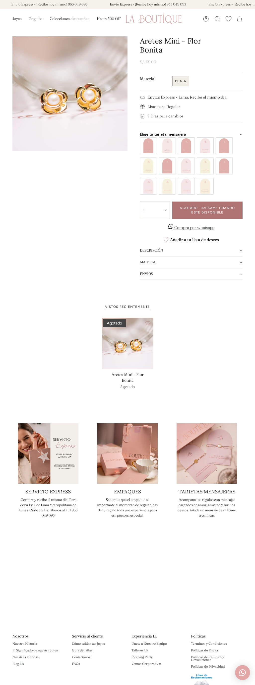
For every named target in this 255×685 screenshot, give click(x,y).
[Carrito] (239, 19)
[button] (17, 19)
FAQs (76, 664)
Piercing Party (142, 657)
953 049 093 (71, 4)
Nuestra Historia (24, 643)
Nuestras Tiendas (25, 657)
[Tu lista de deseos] (228, 19)
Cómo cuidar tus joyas (88, 643)
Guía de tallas (82, 650)
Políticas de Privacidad (208, 666)
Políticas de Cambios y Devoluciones (207, 658)
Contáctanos (81, 657)
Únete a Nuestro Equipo (149, 643)
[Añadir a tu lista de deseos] (148, 323)
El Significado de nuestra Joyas (35, 650)
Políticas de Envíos (205, 650)
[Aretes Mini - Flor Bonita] (127, 343)
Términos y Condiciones (209, 643)
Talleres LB (139, 650)
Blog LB (18, 664)
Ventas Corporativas (146, 664)
